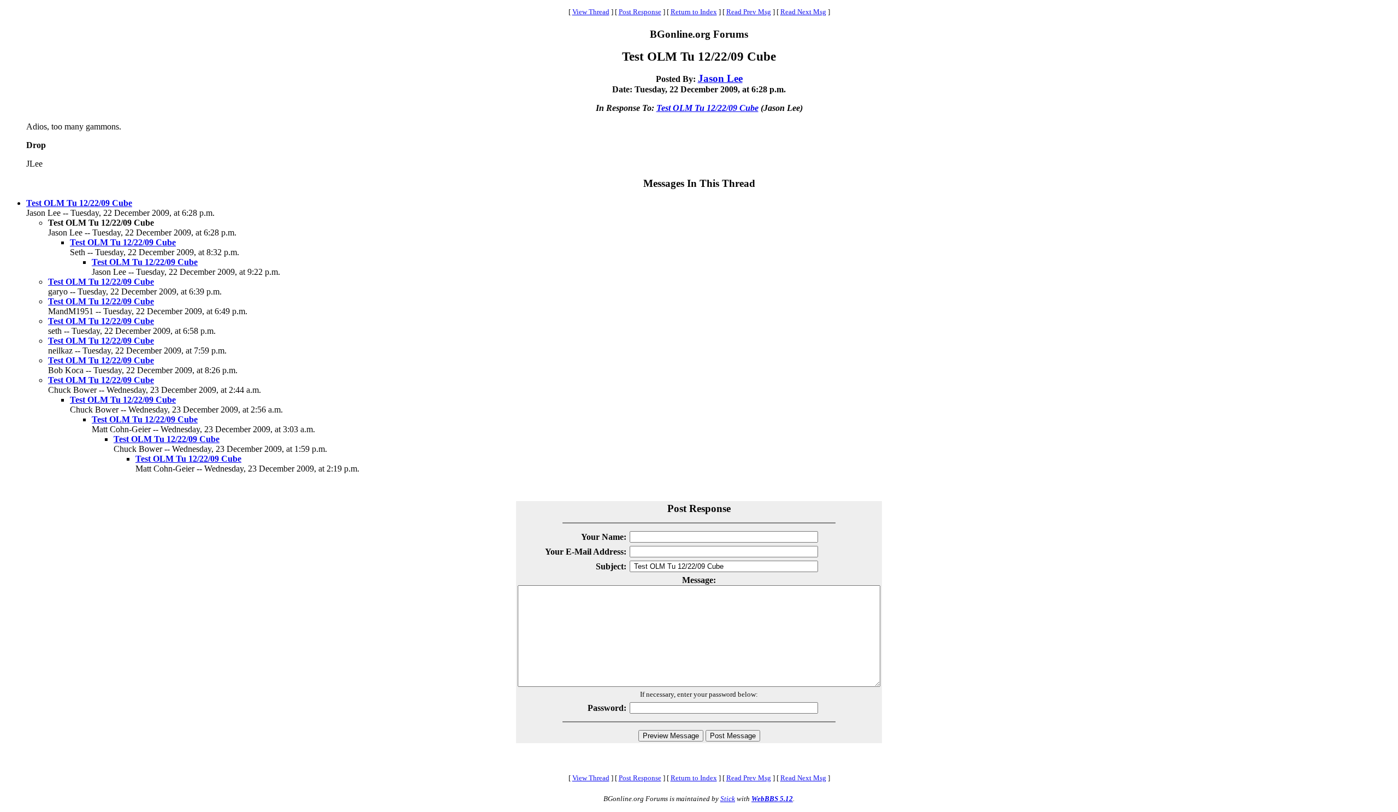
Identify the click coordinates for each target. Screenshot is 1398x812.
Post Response (640, 12)
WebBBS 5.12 (772, 799)
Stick (727, 799)
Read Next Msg (803, 12)
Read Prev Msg (748, 12)
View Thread (590, 12)
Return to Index (694, 12)
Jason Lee (720, 78)
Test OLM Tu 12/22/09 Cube (707, 108)
